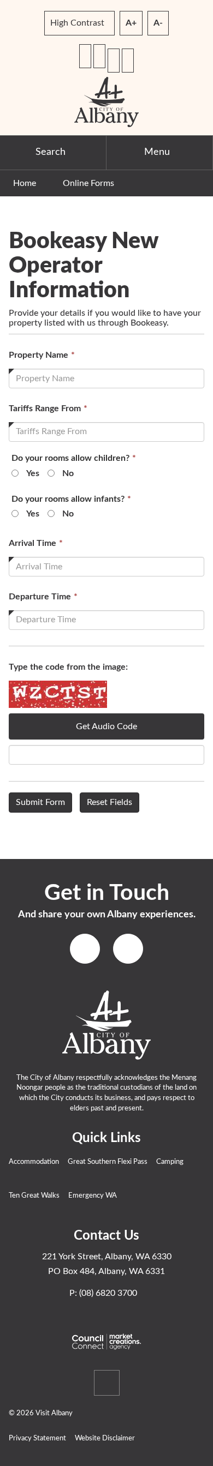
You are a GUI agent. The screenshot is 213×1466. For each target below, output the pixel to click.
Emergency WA (92, 1195)
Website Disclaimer (105, 1438)
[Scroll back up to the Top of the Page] (107, 1383)
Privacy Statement (37, 1438)
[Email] (99, 56)
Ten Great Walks (34, 1195)
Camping (170, 1161)
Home (24, 183)
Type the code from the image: (68, 667)
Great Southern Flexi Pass (107, 1161)
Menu (157, 152)
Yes (32, 473)
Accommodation (34, 1161)
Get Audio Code (106, 726)
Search (51, 152)
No (68, 473)
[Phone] (85, 56)
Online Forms (88, 183)
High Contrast (77, 23)
